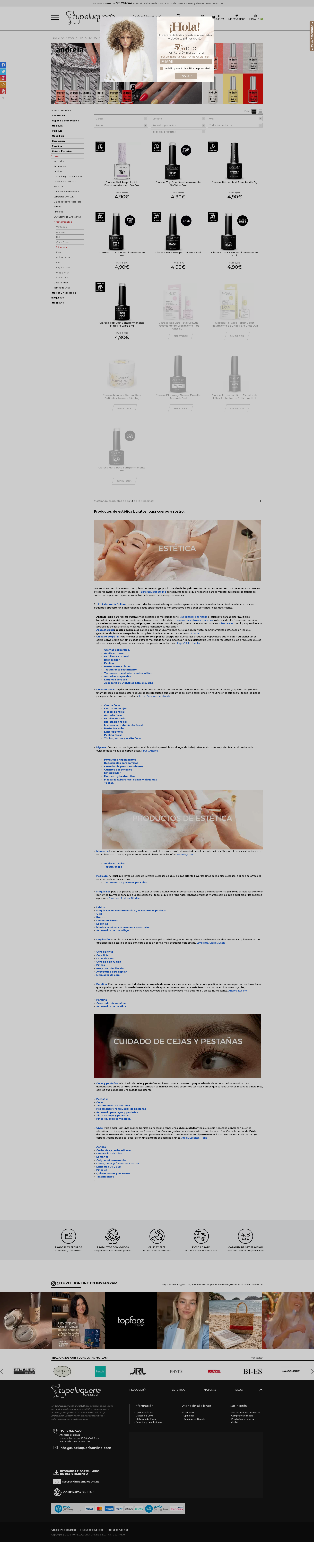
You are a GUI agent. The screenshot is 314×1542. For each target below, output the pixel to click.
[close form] (214, 17)
